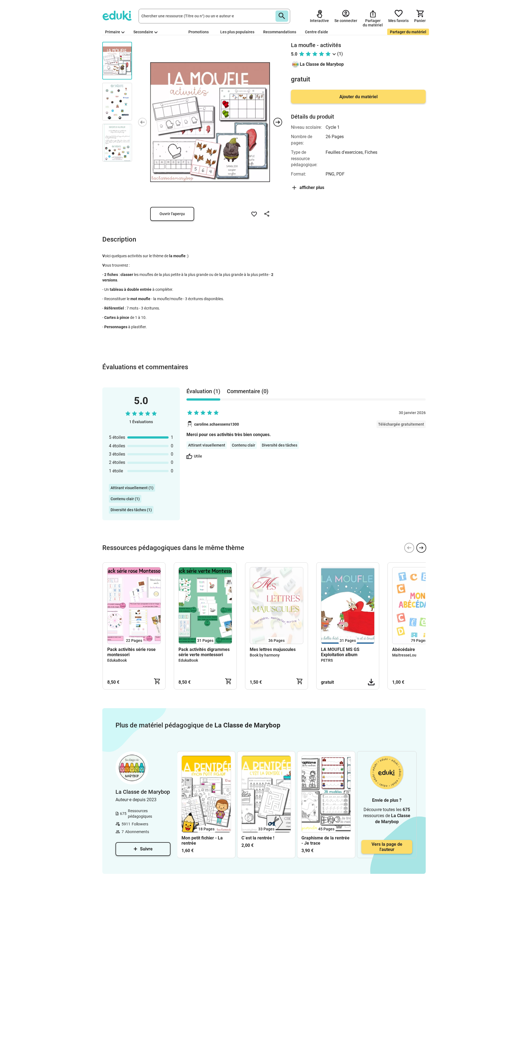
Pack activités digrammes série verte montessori (204, 652)
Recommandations (279, 32)
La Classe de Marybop (322, 64)
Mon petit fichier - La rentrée (202, 840)
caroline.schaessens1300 (216, 424)
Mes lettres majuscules (273, 649)
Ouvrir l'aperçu (172, 214)
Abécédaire (403, 649)
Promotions (198, 32)
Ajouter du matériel (358, 96)
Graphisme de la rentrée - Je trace (325, 840)
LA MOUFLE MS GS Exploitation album (340, 652)
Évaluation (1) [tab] (203, 391)
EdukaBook (117, 660)
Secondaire (143, 32)
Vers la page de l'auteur (387, 847)
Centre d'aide (316, 32)
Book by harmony (265, 655)
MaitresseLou (404, 655)
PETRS (327, 660)
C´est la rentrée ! (257, 838)
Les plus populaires (237, 32)
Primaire (112, 32)
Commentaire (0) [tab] (247, 391)
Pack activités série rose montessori (131, 652)
